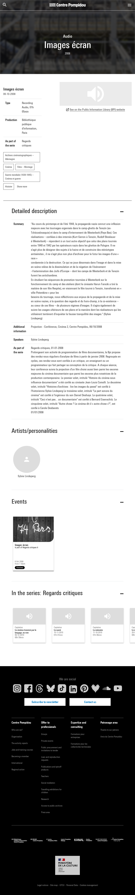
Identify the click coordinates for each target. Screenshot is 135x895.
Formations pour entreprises (77, 735)
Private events (47, 741)
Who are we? (17, 730)
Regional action (18, 769)
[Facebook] (28, 689)
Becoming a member (20, 756)
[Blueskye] (50, 689)
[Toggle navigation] (129, 5)
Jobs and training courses (22, 749)
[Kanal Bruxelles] (84, 842)
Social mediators (48, 782)
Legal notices (43, 885)
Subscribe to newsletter (45, 702)
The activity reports (20, 743)
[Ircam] (38, 842)
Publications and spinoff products (51, 768)
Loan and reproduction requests (50, 758)
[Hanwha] (117, 842)
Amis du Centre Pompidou (111, 736)
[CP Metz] (53, 842)
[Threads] (39, 689)
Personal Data (72, 885)
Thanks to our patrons (109, 730)
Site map (54, 885)
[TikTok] (62, 689)
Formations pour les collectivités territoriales (81, 745)
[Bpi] (21, 842)
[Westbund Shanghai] (103, 842)
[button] (67, 211)
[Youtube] (117, 689)
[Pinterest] (84, 689)
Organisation (17, 736)
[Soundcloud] (106, 689)
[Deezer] (95, 689)
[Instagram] (17, 689)
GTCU (62, 885)
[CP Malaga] (67, 842)
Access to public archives (51, 805)
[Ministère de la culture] (67, 865)
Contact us (90, 702)
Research (45, 799)
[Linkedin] (73, 689)
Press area (45, 812)
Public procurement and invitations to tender (51, 749)
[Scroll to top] (127, 887)
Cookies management (89, 885)
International (17, 763)
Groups (44, 734)
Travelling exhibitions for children (51, 791)
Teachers (45, 776)
